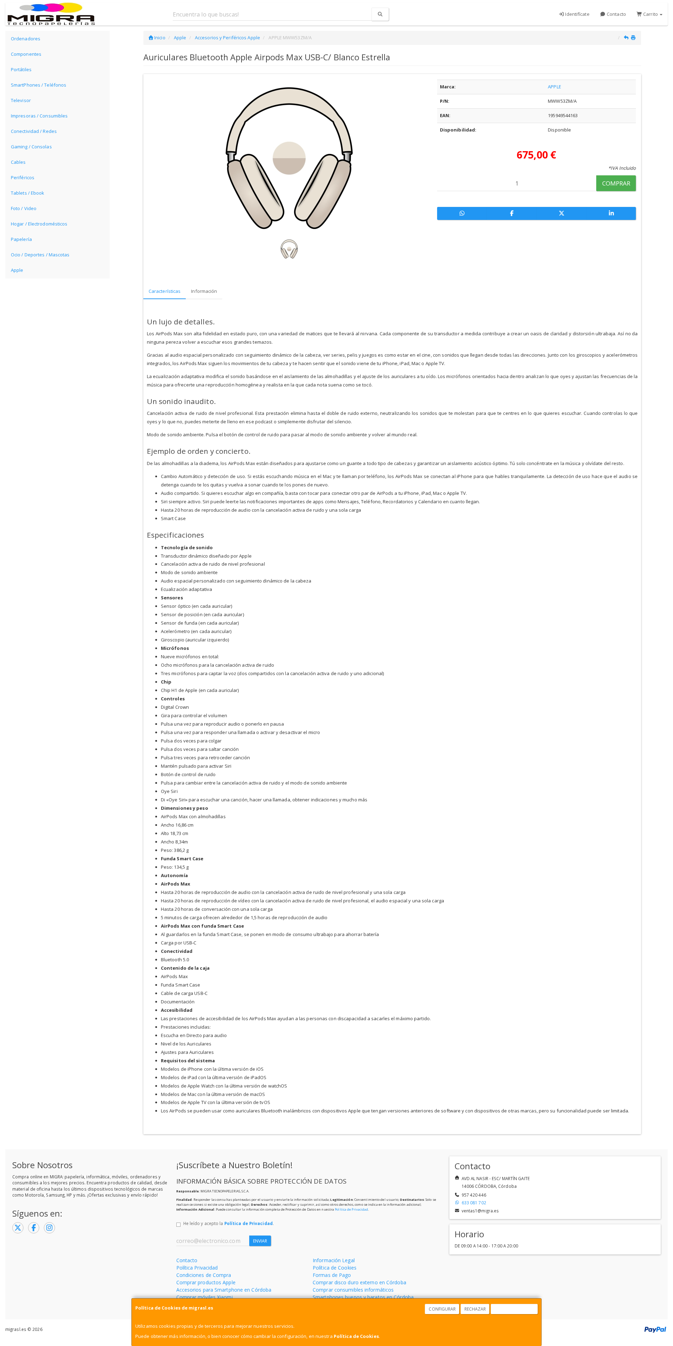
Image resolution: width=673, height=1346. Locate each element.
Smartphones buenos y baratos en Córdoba (363, 1297)
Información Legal (334, 1260)
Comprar (616, 183)
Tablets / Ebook (28, 193)
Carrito (650, 14)
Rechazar (475, 1309)
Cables (18, 162)
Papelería (21, 239)
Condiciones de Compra (203, 1275)
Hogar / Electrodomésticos (39, 224)
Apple (17, 270)
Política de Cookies (356, 1336)
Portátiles (21, 69)
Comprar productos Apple (206, 1282)
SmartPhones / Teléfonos (38, 85)
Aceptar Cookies (515, 1309)
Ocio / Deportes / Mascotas (40, 254)
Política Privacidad (197, 1267)
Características (165, 291)
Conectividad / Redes (34, 131)
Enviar (260, 1241)
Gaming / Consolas (31, 146)
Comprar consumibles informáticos (353, 1289)
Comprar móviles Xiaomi (204, 1297)
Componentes (26, 54)
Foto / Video (23, 208)
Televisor (21, 100)
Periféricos (22, 177)
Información (204, 291)
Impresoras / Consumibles (39, 116)
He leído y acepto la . (228, 1223)
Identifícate (576, 14)
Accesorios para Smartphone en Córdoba (224, 1289)
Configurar (442, 1309)
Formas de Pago (332, 1275)
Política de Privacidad (351, 1209)
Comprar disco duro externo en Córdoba (359, 1282)
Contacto (616, 14)
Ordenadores (25, 38)
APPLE (554, 86)
